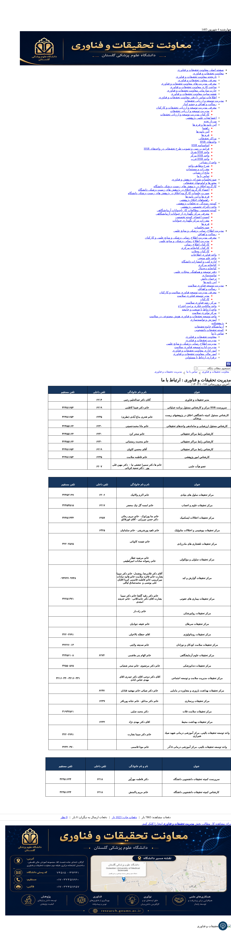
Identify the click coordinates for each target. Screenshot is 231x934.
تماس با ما (203, 176)
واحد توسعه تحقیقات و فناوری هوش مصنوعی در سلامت (183, 316)
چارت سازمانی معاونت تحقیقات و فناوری (192, 90)
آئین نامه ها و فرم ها (205, 124)
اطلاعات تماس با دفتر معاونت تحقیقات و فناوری (188, 97)
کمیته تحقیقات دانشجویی (209, 330)
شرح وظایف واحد (198, 165)
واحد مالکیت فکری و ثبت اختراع (197, 306)
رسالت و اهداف (207, 234)
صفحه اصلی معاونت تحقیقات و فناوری (200, 69)
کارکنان (204, 299)
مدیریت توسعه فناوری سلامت (206, 285)
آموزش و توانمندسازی (203, 319)
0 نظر (64, 817)
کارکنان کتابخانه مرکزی (195, 247)
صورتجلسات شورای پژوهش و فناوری (194, 179)
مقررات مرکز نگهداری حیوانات (191, 220)
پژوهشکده (218, 323)
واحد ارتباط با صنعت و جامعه (199, 309)
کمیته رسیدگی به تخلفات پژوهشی (196, 203)
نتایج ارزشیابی (201, 172)
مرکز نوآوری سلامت (204, 312)
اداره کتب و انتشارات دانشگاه (199, 261)
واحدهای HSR (208, 141)
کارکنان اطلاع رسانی (196, 244)
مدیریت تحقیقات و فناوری (201, 340)
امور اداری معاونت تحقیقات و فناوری (194, 350)
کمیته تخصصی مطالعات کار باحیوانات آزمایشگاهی (187, 210)
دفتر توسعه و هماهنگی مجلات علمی (195, 271)
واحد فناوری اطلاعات (204, 254)
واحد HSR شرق (200, 152)
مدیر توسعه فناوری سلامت (193, 295)
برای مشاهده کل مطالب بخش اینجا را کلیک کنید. (186, 823)
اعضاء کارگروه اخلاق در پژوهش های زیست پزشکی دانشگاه (173, 189)
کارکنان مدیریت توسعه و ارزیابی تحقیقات (184, 114)
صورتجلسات (201, 227)
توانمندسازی (209, 275)
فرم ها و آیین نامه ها (197, 196)
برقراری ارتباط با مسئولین (201, 357)
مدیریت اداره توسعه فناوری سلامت (195, 347)
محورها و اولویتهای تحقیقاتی (200, 182)
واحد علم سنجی (207, 258)
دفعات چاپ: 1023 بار (124, 817)
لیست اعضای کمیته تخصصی (192, 217)
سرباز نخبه (210, 121)
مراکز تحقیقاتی (208, 138)
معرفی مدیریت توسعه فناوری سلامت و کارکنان (188, 292)
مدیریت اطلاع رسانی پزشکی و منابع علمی (198, 230)
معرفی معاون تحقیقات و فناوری (197, 80)
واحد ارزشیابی (208, 162)
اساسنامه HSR (200, 145)
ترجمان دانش (209, 278)
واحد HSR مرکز (199, 155)
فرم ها (205, 134)
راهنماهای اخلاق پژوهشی (194, 199)
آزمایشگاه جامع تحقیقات (209, 326)
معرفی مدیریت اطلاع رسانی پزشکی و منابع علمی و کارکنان (181, 237)
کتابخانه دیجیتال (207, 268)
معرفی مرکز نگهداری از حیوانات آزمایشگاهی (182, 213)
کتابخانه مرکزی (207, 264)
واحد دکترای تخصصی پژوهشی (199, 206)
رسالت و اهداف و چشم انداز (200, 104)
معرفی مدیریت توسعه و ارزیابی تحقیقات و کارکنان (186, 107)
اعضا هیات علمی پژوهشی (201, 117)
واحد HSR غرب (200, 158)
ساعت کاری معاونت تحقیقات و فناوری (193, 87)
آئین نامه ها (202, 131)
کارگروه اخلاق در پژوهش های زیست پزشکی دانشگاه (185, 186)
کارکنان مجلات (200, 251)
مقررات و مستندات (197, 169)
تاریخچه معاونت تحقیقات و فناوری (196, 76)
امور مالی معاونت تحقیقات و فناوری (195, 353)
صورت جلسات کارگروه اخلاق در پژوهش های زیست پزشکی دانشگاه (168, 193)
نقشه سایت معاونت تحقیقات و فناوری (194, 93)
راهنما (205, 128)
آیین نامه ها (210, 282)
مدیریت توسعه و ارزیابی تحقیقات (204, 100)
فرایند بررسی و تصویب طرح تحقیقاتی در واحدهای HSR (176, 148)
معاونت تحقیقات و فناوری (208, 73)
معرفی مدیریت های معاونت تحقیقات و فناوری (189, 83)
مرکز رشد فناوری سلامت (201, 302)
